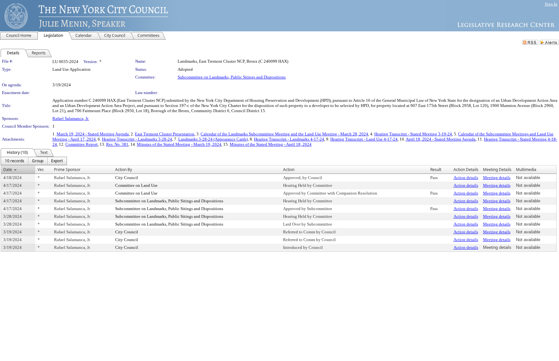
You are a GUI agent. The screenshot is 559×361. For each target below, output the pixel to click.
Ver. (41, 169)
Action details (466, 177)
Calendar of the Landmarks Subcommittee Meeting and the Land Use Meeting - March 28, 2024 (284, 134)
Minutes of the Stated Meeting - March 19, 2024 (179, 144)
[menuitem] (14, 161)
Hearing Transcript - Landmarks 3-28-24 (137, 139)
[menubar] (34, 161)
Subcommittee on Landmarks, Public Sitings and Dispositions (232, 77)
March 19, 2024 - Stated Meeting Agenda (93, 134)
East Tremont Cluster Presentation (164, 134)
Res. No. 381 (117, 144)
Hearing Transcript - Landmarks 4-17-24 (289, 139)
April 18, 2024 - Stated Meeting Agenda (441, 139)
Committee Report (81, 144)
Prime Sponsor (67, 169)
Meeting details (496, 177)
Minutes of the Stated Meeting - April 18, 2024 (271, 144)
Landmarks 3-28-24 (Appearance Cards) (213, 139)
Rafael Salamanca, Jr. (70, 118)
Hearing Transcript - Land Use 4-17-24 (364, 139)
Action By (123, 169)
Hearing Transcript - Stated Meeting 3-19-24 (413, 134)
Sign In (551, 4)
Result (435, 169)
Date (7, 169)
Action (288, 169)
